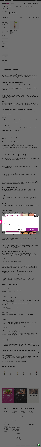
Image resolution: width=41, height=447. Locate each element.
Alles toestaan (32, 229)
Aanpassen (20, 229)
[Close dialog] (35, 214)
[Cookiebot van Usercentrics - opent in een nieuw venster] (34, 216)
